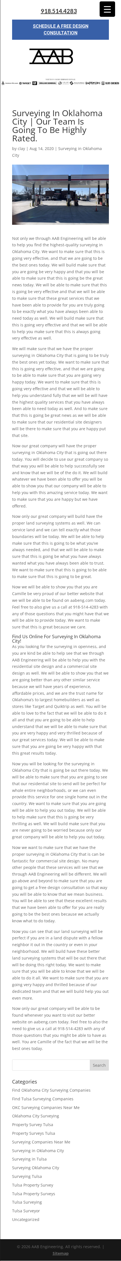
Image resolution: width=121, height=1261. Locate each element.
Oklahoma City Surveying (35, 1116)
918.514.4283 (59, 11)
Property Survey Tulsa (32, 1124)
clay (21, 148)
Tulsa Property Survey (32, 1185)
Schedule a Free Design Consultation (60, 30)
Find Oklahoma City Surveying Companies (51, 1090)
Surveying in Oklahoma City (38, 1150)
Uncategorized (25, 1219)
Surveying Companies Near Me (41, 1142)
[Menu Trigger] (107, 9)
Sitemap (61, 1253)
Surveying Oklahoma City (35, 1167)
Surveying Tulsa (27, 1176)
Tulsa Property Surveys (33, 1193)
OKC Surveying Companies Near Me (46, 1107)
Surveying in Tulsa (29, 1159)
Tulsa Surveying (27, 1202)
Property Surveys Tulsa (33, 1133)
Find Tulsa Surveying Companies (42, 1098)
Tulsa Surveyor (26, 1210)
